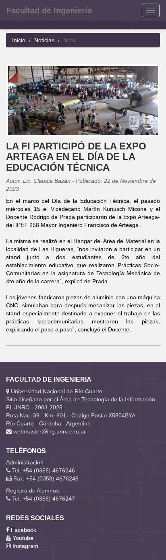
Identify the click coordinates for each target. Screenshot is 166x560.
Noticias (44, 40)
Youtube (22, 538)
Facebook (22, 530)
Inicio (18, 40)
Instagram (24, 546)
